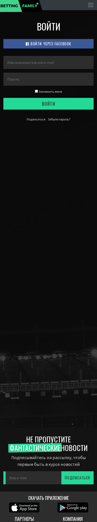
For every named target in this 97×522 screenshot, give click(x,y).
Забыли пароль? (59, 119)
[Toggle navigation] (90, 4)
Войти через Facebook (50, 43)
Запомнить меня (50, 92)
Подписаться (36, 119)
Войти (48, 103)
